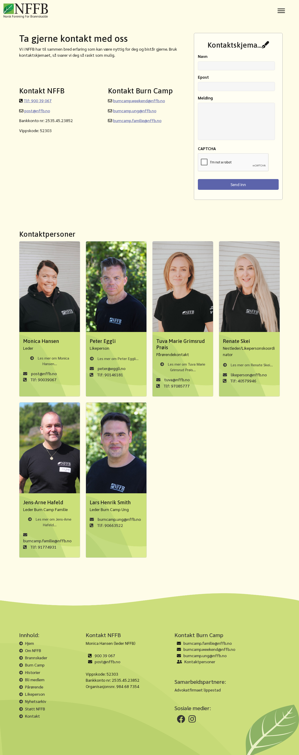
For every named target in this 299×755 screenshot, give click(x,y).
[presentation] (233, 162)
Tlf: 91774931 (43, 547)
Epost (203, 77)
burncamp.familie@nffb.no (137, 120)
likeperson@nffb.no (249, 374)
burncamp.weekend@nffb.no (139, 100)
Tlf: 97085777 (177, 385)
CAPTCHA (207, 148)
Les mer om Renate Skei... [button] (252, 364)
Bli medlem (34, 679)
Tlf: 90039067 (43, 379)
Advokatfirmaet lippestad (197, 689)
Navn (202, 56)
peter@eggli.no (111, 368)
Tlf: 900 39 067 (38, 100)
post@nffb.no (37, 110)
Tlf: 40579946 (243, 380)
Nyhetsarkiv (35, 701)
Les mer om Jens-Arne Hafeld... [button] (53, 522)
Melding (205, 97)
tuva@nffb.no (177, 379)
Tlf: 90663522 (110, 525)
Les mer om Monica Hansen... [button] (53, 361)
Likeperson (35, 694)
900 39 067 (105, 655)
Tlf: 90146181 (110, 374)
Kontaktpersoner (199, 661)
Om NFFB (33, 650)
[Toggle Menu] (281, 11)
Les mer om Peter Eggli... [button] (118, 358)
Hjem (29, 643)
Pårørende (34, 686)
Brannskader (36, 657)
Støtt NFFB (35, 708)
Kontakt (32, 716)
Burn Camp (35, 664)
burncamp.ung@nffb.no (134, 110)
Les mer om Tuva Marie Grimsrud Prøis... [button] (186, 367)
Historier (32, 672)
